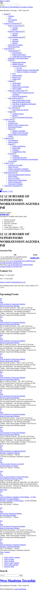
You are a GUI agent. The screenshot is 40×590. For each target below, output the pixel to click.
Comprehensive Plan (19, 152)
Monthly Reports (17, 64)
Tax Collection (13, 108)
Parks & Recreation (14, 98)
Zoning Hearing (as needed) (9, 466)
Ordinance (15, 150)
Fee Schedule (12, 20)
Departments (8, 48)
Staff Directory (17, 53)
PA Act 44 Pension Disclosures (22, 117)
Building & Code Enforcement (18, 58)
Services (11, 21)
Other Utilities (16, 89)
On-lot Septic (16, 83)
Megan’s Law (16, 77)
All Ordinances (13, 140)
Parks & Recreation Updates (21, 102)
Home (6, 14)
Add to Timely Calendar (12, 557)
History (10, 129)
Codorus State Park (18, 106)
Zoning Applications (19, 146)
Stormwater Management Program (19, 175)
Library (10, 136)
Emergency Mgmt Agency (16, 90)
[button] (1, 554)
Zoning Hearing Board (15, 37)
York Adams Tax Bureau (20, 110)
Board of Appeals (14, 47)
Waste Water (16, 85)
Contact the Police (18, 66)
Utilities (10, 81)
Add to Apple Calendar (11, 563)
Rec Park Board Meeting (8, 515)
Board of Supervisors (15, 26)
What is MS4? (12, 176)
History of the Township (20, 133)
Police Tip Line (13, 167)
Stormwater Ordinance (15, 184)
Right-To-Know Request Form (18, 125)
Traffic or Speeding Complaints (26, 72)
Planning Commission (15, 31)
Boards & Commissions (11, 23)
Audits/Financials (18, 114)
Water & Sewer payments (20, 87)
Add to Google (9, 559)
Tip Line (19, 68)
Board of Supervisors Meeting (9, 306)
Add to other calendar (11, 565)
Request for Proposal (15, 127)
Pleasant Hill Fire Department (17, 134)
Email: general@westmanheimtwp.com (12, 282)
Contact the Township (15, 165)
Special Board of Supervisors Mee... (11, 478)
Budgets (15, 115)
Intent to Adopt (13, 142)
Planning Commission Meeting (10, 453)
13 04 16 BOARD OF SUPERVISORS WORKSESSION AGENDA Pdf (16, 265)
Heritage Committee (18, 131)
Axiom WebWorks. (20, 589)
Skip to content (5, 1)
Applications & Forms (19, 157)
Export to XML (9, 566)
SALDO (11, 154)
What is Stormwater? (15, 182)
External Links (13, 123)
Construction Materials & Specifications (25, 159)
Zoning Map (16, 148)
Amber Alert (16, 79)
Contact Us (7, 163)
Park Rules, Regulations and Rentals (24, 104)
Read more (3, 489)
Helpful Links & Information (17, 180)
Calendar (11, 16)
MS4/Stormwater (9, 172)
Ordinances (7, 138)
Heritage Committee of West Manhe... (12, 501)
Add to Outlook (9, 561)
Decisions (15, 41)
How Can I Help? (14, 178)
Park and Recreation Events (21, 100)
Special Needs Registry (19, 96)
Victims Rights (17, 75)
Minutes (15, 29)
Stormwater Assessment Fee (13, 186)
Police (10, 60)
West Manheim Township (17, 580)
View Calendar (5, 552)
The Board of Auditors (15, 45)
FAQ (9, 18)
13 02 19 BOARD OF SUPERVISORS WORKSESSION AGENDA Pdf (17, 262)
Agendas (15, 28)
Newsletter (11, 121)
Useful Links (8, 119)
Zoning (10, 144)
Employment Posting (19, 55)
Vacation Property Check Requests (27, 70)
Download (4, 215)
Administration (13, 51)
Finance (10, 112)
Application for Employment (21, 56)
